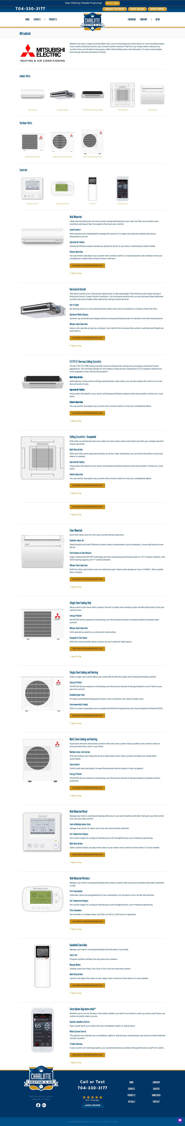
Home (27, 19)
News (158, 19)
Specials (131, 1101)
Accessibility (105, 1122)
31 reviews (94, 1100)
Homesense (156, 1095)
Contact (156, 1101)
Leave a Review (92, 1105)
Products (53, 19)
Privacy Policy (94, 1122)
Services (37, 19)
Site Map (114, 1122)
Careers (156, 1088)
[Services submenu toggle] (45, 19)
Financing (132, 19)
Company (143, 19)
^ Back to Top (75, 273)
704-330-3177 (30, 9)
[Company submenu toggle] (151, 19)
